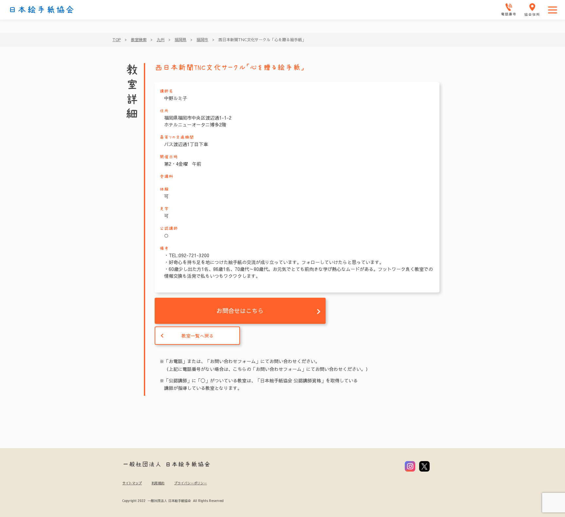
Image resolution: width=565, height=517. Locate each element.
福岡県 (180, 39)
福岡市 (202, 39)
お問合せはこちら (240, 311)
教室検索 (138, 39)
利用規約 (157, 483)
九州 (160, 39)
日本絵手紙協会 (41, 9)
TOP (116, 39)
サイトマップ (132, 483)
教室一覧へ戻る (197, 335)
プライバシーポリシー (190, 483)
